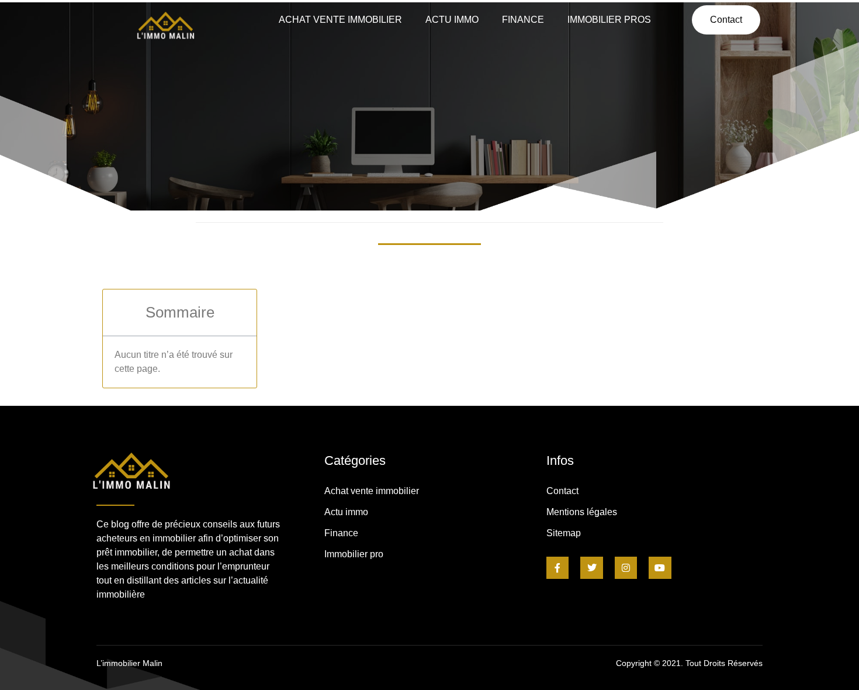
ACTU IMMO (452, 20)
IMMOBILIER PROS (609, 20)
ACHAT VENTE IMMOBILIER (340, 20)
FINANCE (523, 20)
